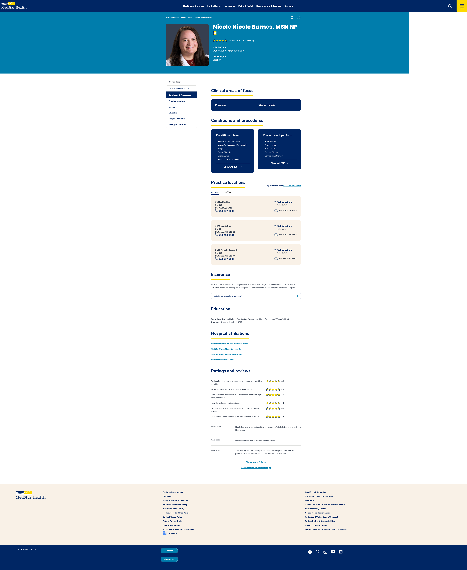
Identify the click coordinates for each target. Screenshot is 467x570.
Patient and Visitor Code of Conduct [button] (321, 517)
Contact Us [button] (169, 559)
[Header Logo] (12, 4)
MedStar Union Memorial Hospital (226, 349)
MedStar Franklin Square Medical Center (229, 343)
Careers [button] (289, 5)
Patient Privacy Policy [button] (173, 521)
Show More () (254, 462)
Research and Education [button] (269, 5)
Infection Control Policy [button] (173, 508)
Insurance (173, 107)
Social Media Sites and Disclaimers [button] (178, 529)
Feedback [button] (309, 500)
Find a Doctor (186, 17)
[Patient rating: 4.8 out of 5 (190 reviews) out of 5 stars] (220, 40)
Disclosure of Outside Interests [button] (319, 496)
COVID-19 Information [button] (315, 492)
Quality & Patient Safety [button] (316, 525)
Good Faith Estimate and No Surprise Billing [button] (325, 504)
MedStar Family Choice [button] (315, 508)
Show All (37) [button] (284, 163)
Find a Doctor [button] (214, 5)
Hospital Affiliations (178, 118)
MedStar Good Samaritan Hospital (226, 354)
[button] (450, 6)
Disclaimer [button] (167, 496)
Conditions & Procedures (180, 95)
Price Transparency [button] (171, 525)
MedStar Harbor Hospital (222, 359)
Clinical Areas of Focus (179, 88)
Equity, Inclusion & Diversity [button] (175, 500)
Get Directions (284, 202)
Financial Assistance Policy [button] (175, 504)
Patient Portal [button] (245, 5)
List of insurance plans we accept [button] (228, 296)
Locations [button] (230, 5)
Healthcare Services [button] (193, 5)
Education (173, 113)
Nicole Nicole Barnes (203, 17)
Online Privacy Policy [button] (172, 517)
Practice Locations (177, 101)
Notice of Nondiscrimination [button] (317, 513)
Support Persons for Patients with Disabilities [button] (326, 529)
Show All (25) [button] (231, 166)
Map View (227, 192)
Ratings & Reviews (177, 124)
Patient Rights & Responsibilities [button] (320, 521)
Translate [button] (172, 533)
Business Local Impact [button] (173, 492)
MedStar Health (172, 17)
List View (215, 192)
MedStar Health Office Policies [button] (176, 513)
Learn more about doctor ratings (256, 467)
